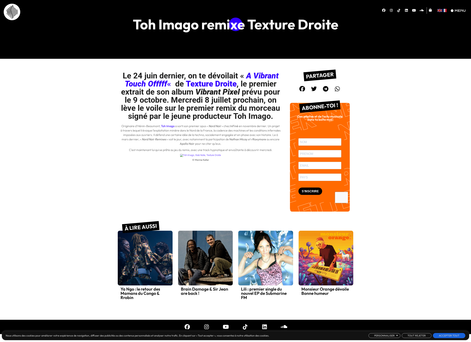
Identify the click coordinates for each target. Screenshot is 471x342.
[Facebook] (383, 10)
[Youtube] (414, 10)
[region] (235, 335)
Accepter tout (449, 335)
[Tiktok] (399, 10)
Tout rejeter (417, 335)
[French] (444, 10)
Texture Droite (211, 83)
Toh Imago (168, 126)
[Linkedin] (406, 10)
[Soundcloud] (421, 10)
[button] (302, 89)
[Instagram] (391, 10)
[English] (440, 10)
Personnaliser (384, 335)
